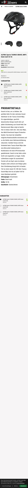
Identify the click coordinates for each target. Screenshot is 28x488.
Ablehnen (16, 486)
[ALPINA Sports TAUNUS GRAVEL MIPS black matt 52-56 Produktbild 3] (19, 43)
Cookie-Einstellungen (6, 486)
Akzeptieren (23, 486)
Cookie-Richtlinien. (20, 483)
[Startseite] (1, 6)
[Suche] (25, 2)
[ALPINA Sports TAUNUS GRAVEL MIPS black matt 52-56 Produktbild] (14, 23)
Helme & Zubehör (9, 6)
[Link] (2, 2)
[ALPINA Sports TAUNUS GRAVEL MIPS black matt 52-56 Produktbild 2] (8, 43)
